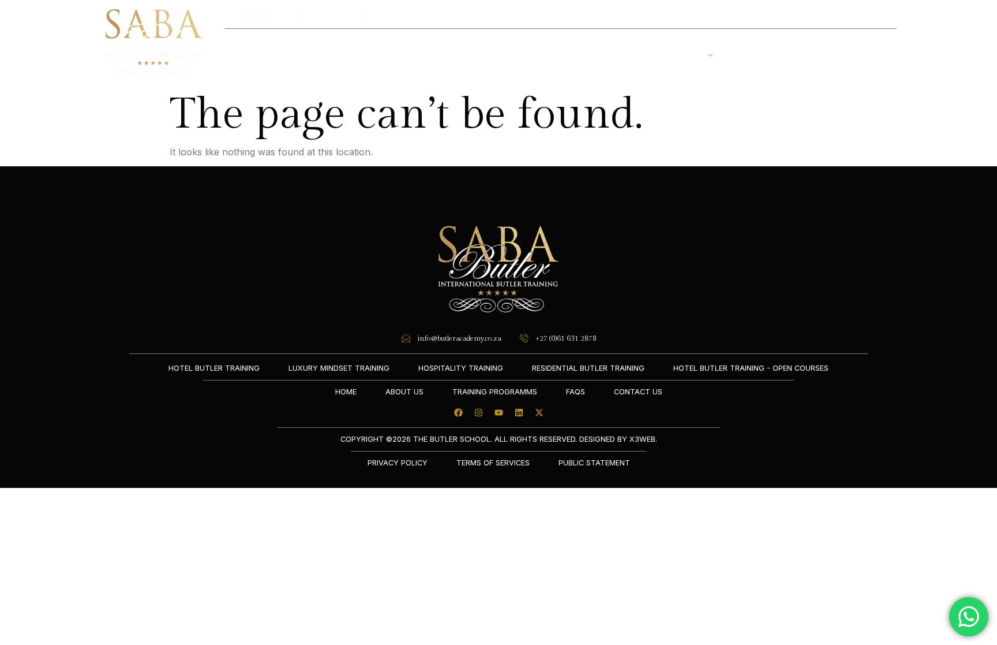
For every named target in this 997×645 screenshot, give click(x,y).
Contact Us (864, 55)
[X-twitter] (888, 16)
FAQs (744, 55)
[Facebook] (795, 16)
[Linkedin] (865, 16)
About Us (573, 55)
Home (522, 55)
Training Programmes (657, 55)
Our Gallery (799, 55)
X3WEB (642, 439)
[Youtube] (841, 16)
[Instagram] (818, 16)
